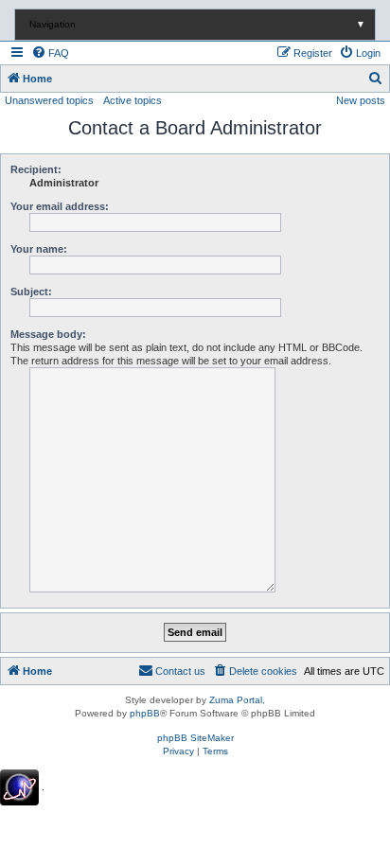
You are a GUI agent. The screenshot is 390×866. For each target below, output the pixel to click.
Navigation (197, 24)
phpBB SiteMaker (195, 738)
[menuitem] (50, 53)
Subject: (31, 291)
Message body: (48, 334)
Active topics (132, 100)
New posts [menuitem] (360, 100)
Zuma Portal (235, 700)
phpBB (145, 713)
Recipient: (36, 169)
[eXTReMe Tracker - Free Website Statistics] (19, 787)
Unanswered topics (49, 100)
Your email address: (59, 206)
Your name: (38, 249)
